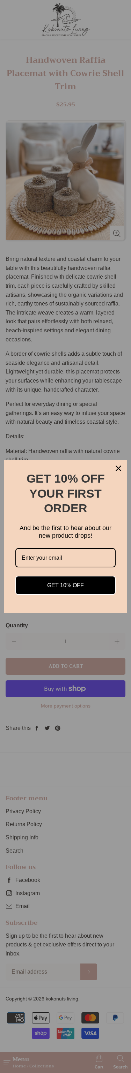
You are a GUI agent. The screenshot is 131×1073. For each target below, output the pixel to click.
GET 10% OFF (65, 585)
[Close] (118, 468)
